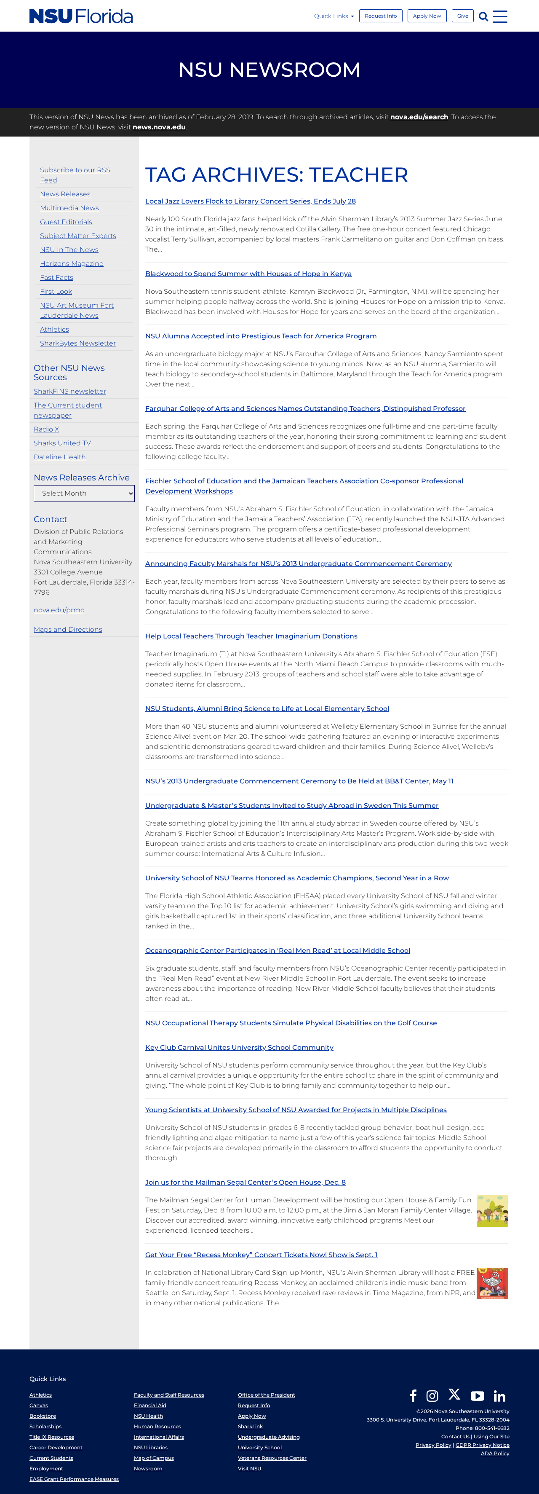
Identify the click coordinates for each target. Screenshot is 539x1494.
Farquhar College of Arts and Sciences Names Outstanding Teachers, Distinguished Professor (305, 409)
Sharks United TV (62, 443)
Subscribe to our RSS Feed (75, 175)
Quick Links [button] (332, 16)
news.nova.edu (159, 127)
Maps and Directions (68, 629)
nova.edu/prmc (59, 610)
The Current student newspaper (68, 410)
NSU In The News (69, 250)
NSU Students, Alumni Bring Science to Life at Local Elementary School (267, 709)
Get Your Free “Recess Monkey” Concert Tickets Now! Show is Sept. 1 (261, 1255)
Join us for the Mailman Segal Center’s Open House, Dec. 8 (245, 1182)
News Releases (65, 194)
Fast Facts (56, 278)
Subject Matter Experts (78, 236)
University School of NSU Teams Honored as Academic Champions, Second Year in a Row (297, 878)
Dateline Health (60, 457)
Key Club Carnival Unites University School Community (239, 1047)
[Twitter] (454, 1399)
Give (462, 16)
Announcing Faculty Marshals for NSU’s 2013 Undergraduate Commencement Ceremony (298, 564)
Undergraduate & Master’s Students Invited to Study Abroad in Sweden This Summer (292, 806)
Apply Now (427, 16)
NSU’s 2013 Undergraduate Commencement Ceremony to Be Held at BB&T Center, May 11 (299, 781)
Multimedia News (69, 208)
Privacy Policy (433, 1445)
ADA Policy (495, 1453)
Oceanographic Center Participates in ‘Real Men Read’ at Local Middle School (277, 951)
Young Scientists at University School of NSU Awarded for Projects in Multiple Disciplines (296, 1110)
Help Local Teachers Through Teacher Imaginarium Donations (251, 636)
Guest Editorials (66, 222)
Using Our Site (492, 1436)
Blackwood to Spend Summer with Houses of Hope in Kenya (248, 274)
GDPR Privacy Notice (483, 1445)
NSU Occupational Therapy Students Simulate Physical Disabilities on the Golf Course (291, 1023)
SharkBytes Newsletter (78, 343)
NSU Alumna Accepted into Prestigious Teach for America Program (261, 336)
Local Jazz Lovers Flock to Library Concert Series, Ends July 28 (250, 201)
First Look (56, 291)
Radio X (46, 429)
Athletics (54, 329)
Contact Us (455, 1436)
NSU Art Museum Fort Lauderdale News (77, 310)
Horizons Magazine (72, 264)
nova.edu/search (419, 117)
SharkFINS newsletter (70, 391)
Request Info (381, 16)
